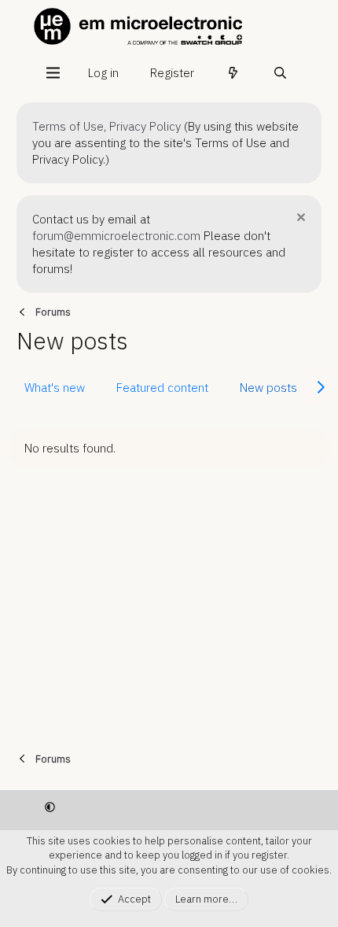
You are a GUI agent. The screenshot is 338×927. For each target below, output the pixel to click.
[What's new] (233, 72)
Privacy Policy (145, 126)
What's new (54, 387)
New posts (268, 387)
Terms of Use (68, 126)
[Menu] (52, 73)
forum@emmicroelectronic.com (116, 235)
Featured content (162, 387)
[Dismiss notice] (299, 219)
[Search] (280, 72)
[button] (50, 807)
